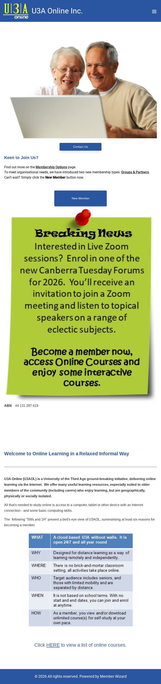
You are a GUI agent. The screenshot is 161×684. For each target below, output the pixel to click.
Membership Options (51, 167)
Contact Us (80, 146)
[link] (16, 11)
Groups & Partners (135, 172)
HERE (53, 645)
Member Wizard (113, 676)
